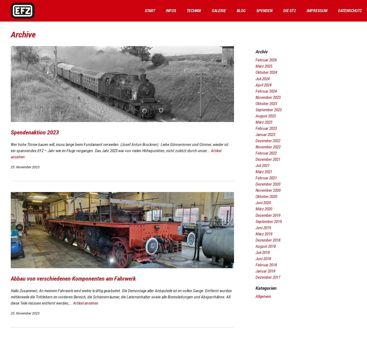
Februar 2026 (266, 59)
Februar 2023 (266, 128)
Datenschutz (350, 10)
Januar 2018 (265, 271)
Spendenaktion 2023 (35, 132)
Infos (171, 10)
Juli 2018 (262, 252)
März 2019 (264, 233)
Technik (194, 10)
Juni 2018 (263, 258)
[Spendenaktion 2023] (122, 120)
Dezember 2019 (268, 215)
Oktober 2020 (266, 196)
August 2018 (266, 246)
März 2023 (264, 122)
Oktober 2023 (266, 103)
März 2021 (264, 171)
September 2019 (269, 221)
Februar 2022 (266, 153)
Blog (241, 10)
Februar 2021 (266, 177)
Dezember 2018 (268, 240)
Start (150, 10)
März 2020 (264, 208)
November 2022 (268, 146)
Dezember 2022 (268, 140)
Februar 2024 (266, 91)
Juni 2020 (263, 202)
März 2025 (264, 66)
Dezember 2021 (268, 159)
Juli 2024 (262, 78)
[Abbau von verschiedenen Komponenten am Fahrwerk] (122, 266)
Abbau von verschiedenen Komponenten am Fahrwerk (73, 278)
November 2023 (268, 97)
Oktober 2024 (266, 72)
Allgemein (263, 296)
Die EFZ (289, 10)
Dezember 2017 (268, 277)
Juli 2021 (262, 165)
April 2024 (263, 85)
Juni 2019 (263, 227)
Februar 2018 (266, 264)
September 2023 (269, 109)
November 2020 (268, 190)
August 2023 (266, 115)
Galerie (219, 10)
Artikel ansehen (85, 303)
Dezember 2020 (268, 184)
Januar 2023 (265, 134)
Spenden (264, 10)
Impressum (317, 10)
